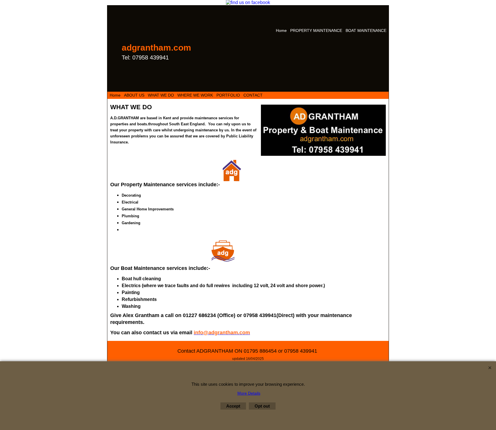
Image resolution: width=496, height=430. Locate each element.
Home (281, 30)
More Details (248, 393)
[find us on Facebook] (248, 2)
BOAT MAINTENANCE (366, 30)
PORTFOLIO (228, 95)
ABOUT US (134, 95)
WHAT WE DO (161, 95)
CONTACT (253, 95)
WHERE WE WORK (195, 95)
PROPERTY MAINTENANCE (316, 30)
